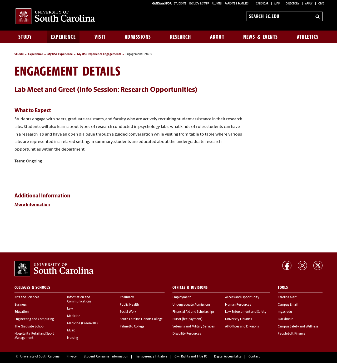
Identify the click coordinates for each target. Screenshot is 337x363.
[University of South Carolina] (53, 269)
